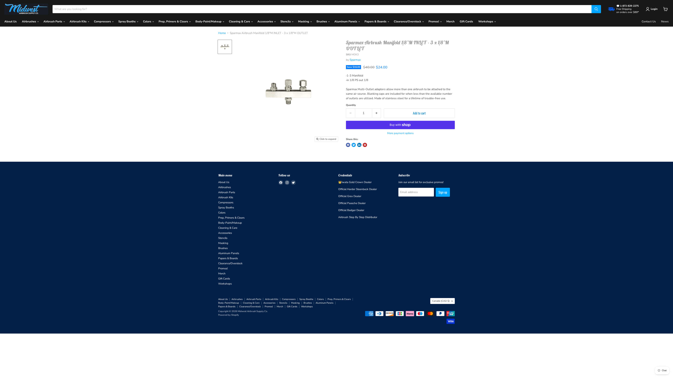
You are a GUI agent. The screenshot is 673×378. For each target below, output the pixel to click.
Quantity (351, 105)
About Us (10, 21)
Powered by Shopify (228, 315)
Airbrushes (29, 21)
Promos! (434, 21)
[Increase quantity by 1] (376, 113)
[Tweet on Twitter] (354, 145)
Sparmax (355, 60)
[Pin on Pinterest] (365, 145)
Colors (147, 21)
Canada (441, 301)
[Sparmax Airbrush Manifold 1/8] (225, 47)
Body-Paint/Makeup (208, 21)
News (665, 21)
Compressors (103, 21)
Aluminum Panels (346, 21)
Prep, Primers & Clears (174, 21)
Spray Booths (127, 21)
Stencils (285, 21)
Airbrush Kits (78, 21)
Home (222, 33)
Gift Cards (466, 21)
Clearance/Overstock (408, 21)
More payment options (400, 133)
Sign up (443, 192)
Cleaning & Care (240, 21)
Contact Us (649, 21)
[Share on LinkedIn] (359, 145)
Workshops (486, 21)
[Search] (596, 9)
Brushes (322, 21)
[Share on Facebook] (348, 145)
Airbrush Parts (53, 21)
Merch (450, 21)
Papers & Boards (376, 21)
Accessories (265, 21)
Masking (304, 21)
